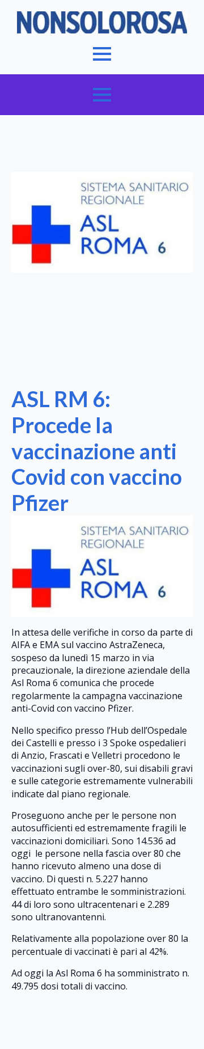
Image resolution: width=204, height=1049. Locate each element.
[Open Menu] (102, 54)
